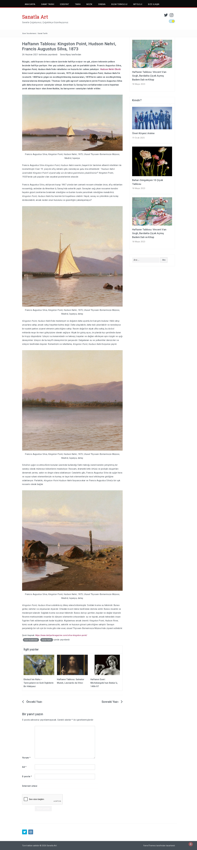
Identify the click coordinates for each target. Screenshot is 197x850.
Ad (24, 767)
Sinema (101, 4)
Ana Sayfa (30, 4)
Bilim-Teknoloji (119, 4)
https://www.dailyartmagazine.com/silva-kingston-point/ (61, 635)
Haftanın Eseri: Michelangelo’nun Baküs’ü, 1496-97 (104, 682)
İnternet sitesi (29, 786)
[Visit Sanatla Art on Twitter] (166, 16)
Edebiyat (64, 4)
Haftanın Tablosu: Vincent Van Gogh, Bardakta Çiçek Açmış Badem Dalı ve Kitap (149, 76)
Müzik (89, 4)
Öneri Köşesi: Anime (143, 133)
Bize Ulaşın (153, 4)
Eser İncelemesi (29, 33)
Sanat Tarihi (47, 4)
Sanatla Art (35, 17)
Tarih (78, 4)
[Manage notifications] (191, 844)
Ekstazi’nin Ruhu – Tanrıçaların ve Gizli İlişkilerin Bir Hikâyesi (39, 682)
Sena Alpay (65, 54)
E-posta (27, 776)
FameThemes (149, 846)
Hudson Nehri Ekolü (110, 69)
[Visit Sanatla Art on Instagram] (171, 16)
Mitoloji (137, 4)
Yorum (26, 757)
